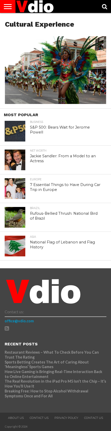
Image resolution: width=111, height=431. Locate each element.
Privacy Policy (66, 418)
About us (16, 418)
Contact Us (39, 418)
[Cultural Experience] (55, 102)
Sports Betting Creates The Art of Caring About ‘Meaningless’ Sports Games (47, 364)
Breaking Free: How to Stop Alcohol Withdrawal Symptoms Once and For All (46, 393)
